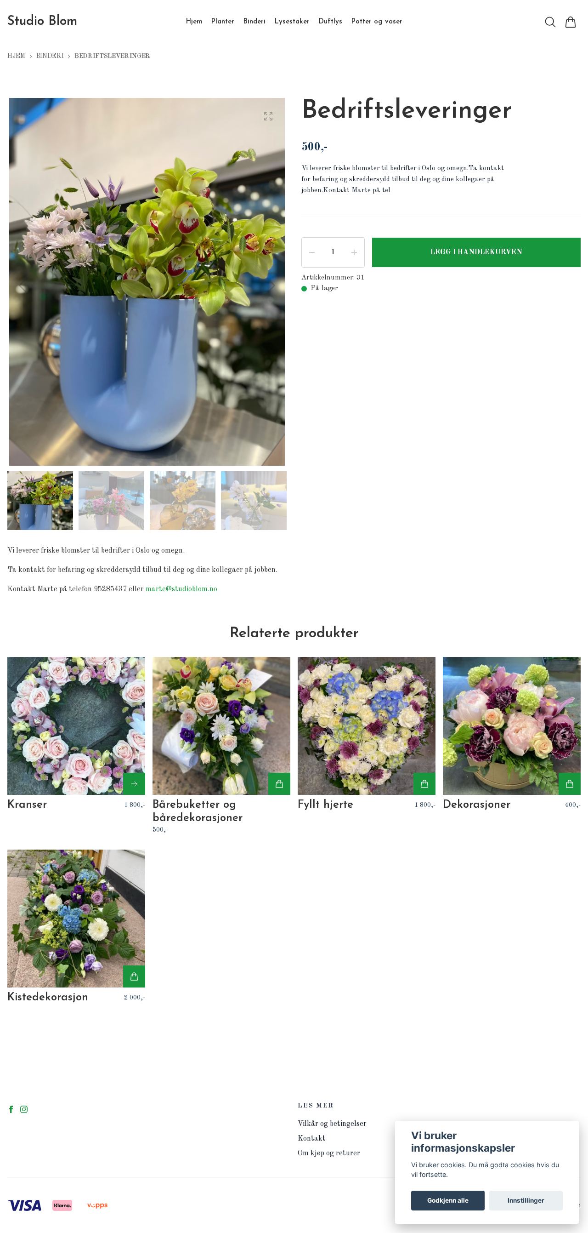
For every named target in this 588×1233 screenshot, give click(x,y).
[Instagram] (24, 1109)
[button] (271, 285)
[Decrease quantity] (312, 252)
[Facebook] (11, 1109)
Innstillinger (526, 1200)
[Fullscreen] (268, 116)
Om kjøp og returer (329, 1153)
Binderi (50, 56)
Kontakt (312, 1138)
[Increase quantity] (354, 252)
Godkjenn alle (448, 1200)
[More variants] (134, 784)
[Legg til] (279, 784)
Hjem (16, 56)
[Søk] (550, 22)
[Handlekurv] (570, 22)
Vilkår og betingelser (332, 1124)
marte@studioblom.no (181, 589)
